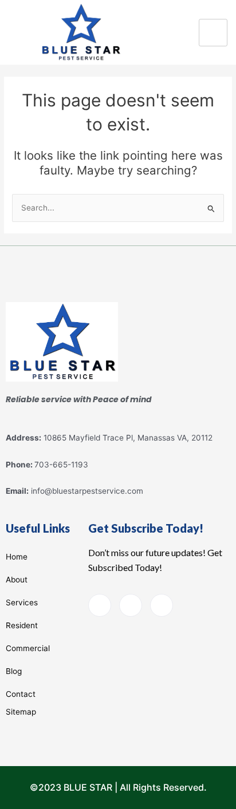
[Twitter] (130, 605)
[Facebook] (99, 605)
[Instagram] (161, 605)
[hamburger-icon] (213, 32)
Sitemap (21, 711)
